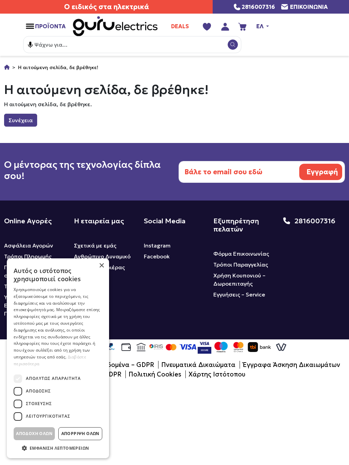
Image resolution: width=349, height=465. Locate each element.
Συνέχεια (21, 120)
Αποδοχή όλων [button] (34, 433)
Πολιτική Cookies (154, 374)
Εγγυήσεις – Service (239, 294)
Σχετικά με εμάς (95, 245)
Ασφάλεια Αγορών (28, 245)
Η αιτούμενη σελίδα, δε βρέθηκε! (58, 67)
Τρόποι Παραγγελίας (240, 264)
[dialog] (58, 358)
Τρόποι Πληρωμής (27, 256)
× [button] (101, 265)
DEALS (180, 26)
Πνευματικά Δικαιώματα (198, 365)
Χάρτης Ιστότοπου (216, 374)
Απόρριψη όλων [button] (80, 433)
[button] (58, 448)
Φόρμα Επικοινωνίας (241, 253)
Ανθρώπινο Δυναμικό (102, 256)
